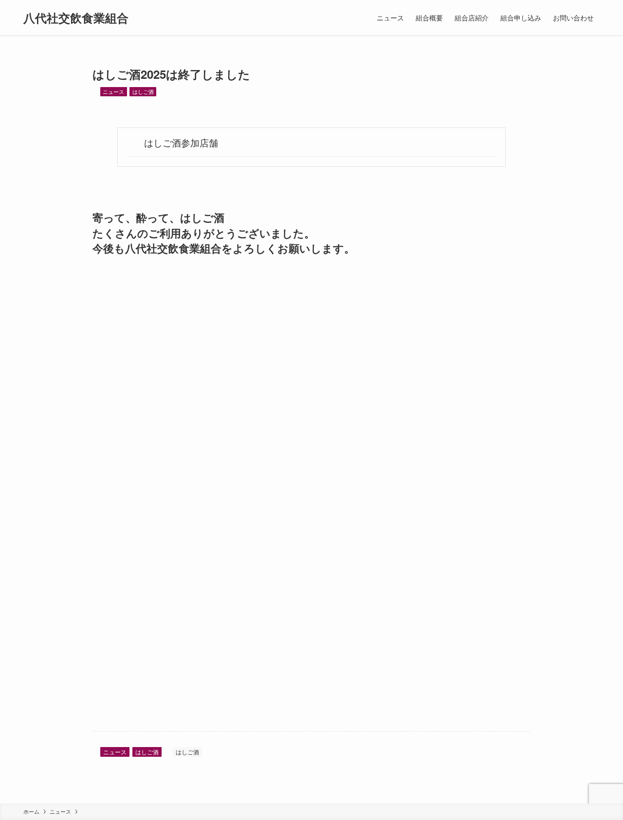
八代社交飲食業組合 (75, 17)
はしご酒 (143, 91)
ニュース (113, 91)
